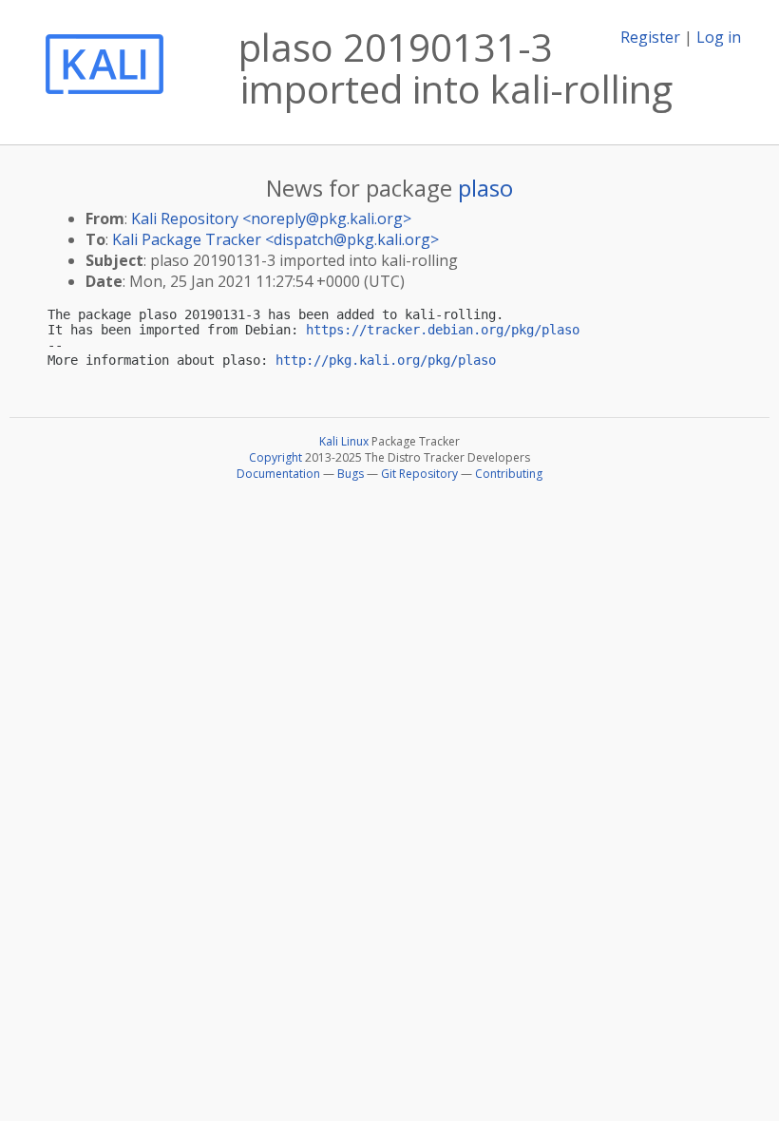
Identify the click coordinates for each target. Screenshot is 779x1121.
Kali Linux (344, 441)
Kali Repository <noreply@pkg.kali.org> (271, 218)
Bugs (350, 474)
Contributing (508, 474)
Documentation (278, 474)
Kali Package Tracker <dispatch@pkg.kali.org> (275, 239)
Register (650, 37)
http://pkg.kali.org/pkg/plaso (386, 360)
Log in (718, 37)
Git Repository (419, 474)
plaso (485, 187)
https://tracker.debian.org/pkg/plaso (443, 329)
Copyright (275, 457)
